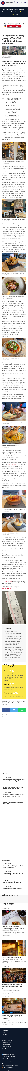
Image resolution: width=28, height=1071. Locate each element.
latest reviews (19, 702)
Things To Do (11, 12)
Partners (22, 12)
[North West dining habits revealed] (14, 887)
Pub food (4, 704)
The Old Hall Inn (7, 582)
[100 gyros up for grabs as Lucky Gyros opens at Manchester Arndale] (14, 786)
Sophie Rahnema (6, 56)
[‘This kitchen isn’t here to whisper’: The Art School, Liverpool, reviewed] (14, 794)
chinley (13, 702)
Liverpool (4, 1034)
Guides (17, 12)
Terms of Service (6, 1046)
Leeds (3, 1032)
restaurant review (21, 701)
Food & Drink (9, 9)
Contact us (5, 1038)
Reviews (4, 12)
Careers (4, 1051)
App (13, 14)
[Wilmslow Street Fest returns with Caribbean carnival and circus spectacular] (14, 979)
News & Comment (19, 9)
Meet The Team (6, 1049)
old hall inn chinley (6, 702)
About (16, 14)
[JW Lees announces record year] (14, 951)
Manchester (5, 1030)
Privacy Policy (6, 1044)
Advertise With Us (7, 1040)
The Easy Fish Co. (13, 464)
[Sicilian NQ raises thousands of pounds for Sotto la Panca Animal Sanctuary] (14, 1010)
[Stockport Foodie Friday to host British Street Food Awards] (14, 865)
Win (10, 14)
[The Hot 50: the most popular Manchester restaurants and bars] (14, 880)
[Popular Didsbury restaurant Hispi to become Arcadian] (14, 873)
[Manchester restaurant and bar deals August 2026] (14, 801)
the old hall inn (12, 701)
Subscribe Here (6, 1042)
